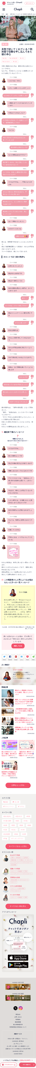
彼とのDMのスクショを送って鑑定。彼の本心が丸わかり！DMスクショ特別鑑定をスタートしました (9, 754)
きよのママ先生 (15, 855)
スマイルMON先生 (16, 886)
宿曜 (12, 857)
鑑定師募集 (18, 1022)
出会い (14, 829)
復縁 (21, 825)
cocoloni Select (18, 1053)
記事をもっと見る (18, 785)
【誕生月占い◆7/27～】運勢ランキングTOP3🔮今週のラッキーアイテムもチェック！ (26, 754)
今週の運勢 (7, 821)
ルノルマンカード (16, 862)
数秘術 (20, 871)
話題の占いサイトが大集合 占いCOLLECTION (18, 1048)
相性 (5, 58)
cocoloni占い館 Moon (18, 1041)
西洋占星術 (14, 880)
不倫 (5, 838)
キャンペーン (9, 806)
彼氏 (16, 61)
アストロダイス (15, 891)
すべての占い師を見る (18, 906)
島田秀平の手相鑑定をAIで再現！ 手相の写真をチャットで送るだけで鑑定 (9, 774)
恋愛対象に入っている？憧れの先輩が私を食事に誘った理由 (24, 729)
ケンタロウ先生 (15, 895)
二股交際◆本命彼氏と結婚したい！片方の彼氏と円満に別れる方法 (24, 711)
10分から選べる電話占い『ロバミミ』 (18, 1038)
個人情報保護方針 (18, 1024)
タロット (16, 681)
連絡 (29, 825)
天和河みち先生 (15, 877)
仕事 (24, 834)
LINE (23, 829)
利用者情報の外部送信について (18, 1027)
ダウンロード (29, 3)
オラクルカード (25, 681)
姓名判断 (13, 865)
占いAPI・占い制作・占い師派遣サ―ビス (18, 1046)
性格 (16, 834)
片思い (26, 821)
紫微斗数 (13, 860)
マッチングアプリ (17, 838)
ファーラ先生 (18, 670)
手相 (25, 871)
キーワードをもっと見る (18, 846)
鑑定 (5, 44)
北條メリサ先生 (15, 868)
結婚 (5, 825)
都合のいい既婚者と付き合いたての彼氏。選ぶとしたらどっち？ (24, 692)
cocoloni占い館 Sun (18, 1051)
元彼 (5, 829)
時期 (28, 816)
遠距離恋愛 (14, 58)
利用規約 (18, 1019)
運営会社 (18, 1014)
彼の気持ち (7, 61)
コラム (22, 806)
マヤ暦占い (21, 860)
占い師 (17, 802)
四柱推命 (18, 857)
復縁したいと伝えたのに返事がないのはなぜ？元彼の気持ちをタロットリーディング (24, 701)
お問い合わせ (18, 1017)
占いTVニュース (18, 1043)
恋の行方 (19, 816)
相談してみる (18, 646)
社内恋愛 (7, 834)
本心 (23, 58)
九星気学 (25, 857)
